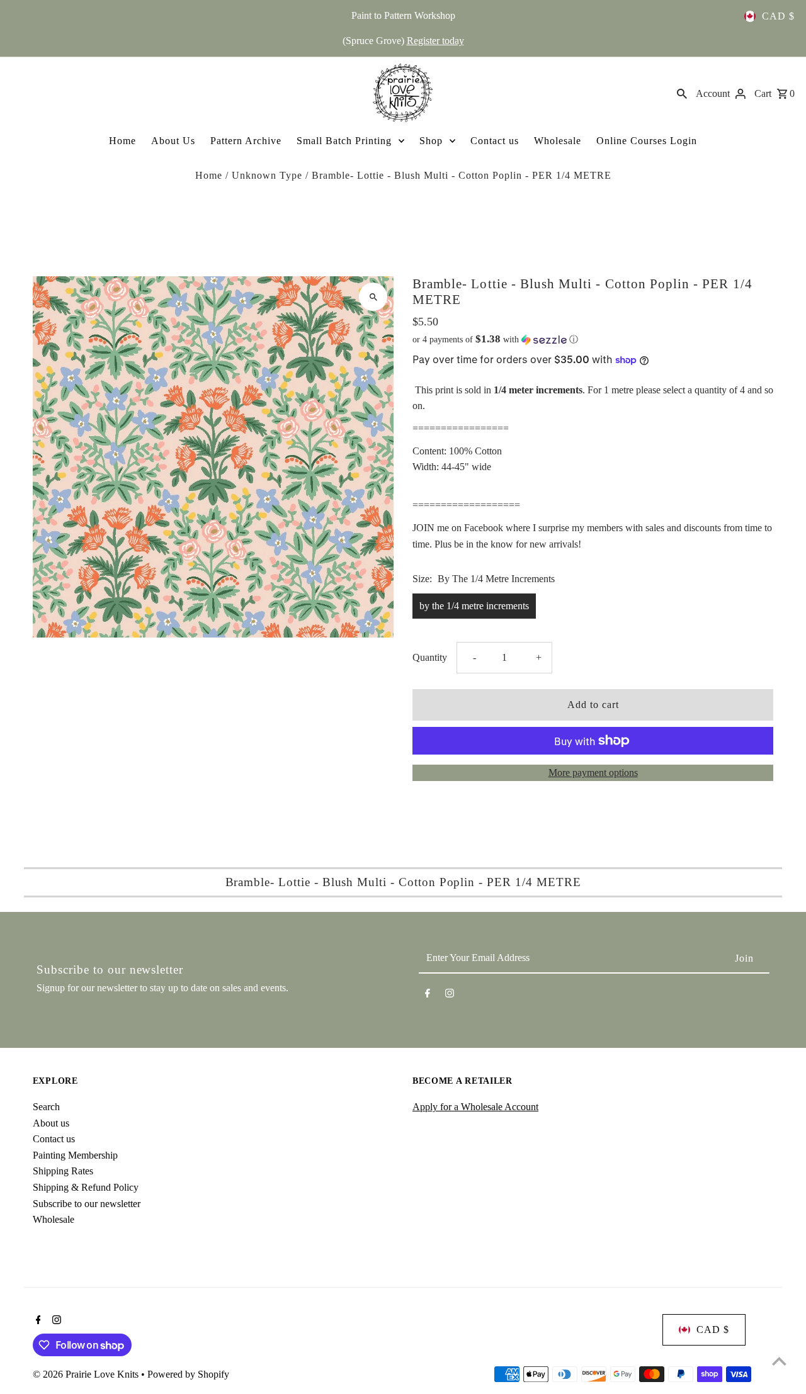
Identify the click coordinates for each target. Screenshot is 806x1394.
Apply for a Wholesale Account (475, 1106)
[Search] (682, 92)
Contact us (494, 140)
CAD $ (778, 16)
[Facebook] (427, 995)
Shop (431, 140)
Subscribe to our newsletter (86, 1203)
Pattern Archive (245, 140)
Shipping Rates (63, 1171)
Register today (435, 40)
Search (46, 1106)
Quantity (429, 657)
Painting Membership (75, 1155)
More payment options (593, 772)
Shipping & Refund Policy (86, 1187)
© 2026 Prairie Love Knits (87, 1374)
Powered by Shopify (188, 1374)
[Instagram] (449, 995)
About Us (173, 140)
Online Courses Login (646, 140)
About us (51, 1123)
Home (122, 140)
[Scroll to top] (779, 1361)
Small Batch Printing (344, 140)
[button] (592, 340)
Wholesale (557, 140)
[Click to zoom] (373, 297)
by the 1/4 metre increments (474, 605)
